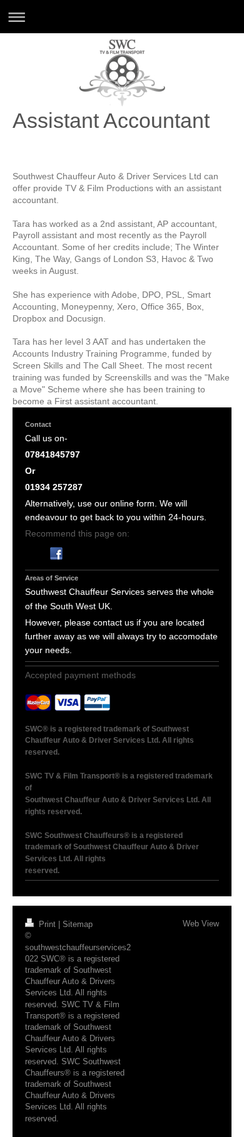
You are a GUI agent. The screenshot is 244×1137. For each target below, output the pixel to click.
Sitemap (78, 924)
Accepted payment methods (80, 675)
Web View (201, 923)
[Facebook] (56, 553)
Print (47, 924)
